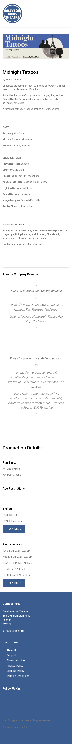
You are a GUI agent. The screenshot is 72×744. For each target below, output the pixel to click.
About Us (12, 650)
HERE (22, 224)
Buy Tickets (14, 529)
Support (11, 655)
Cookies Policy (15, 670)
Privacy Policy (15, 665)
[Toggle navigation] (66, 7)
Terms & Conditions (18, 676)
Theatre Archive (16, 660)
